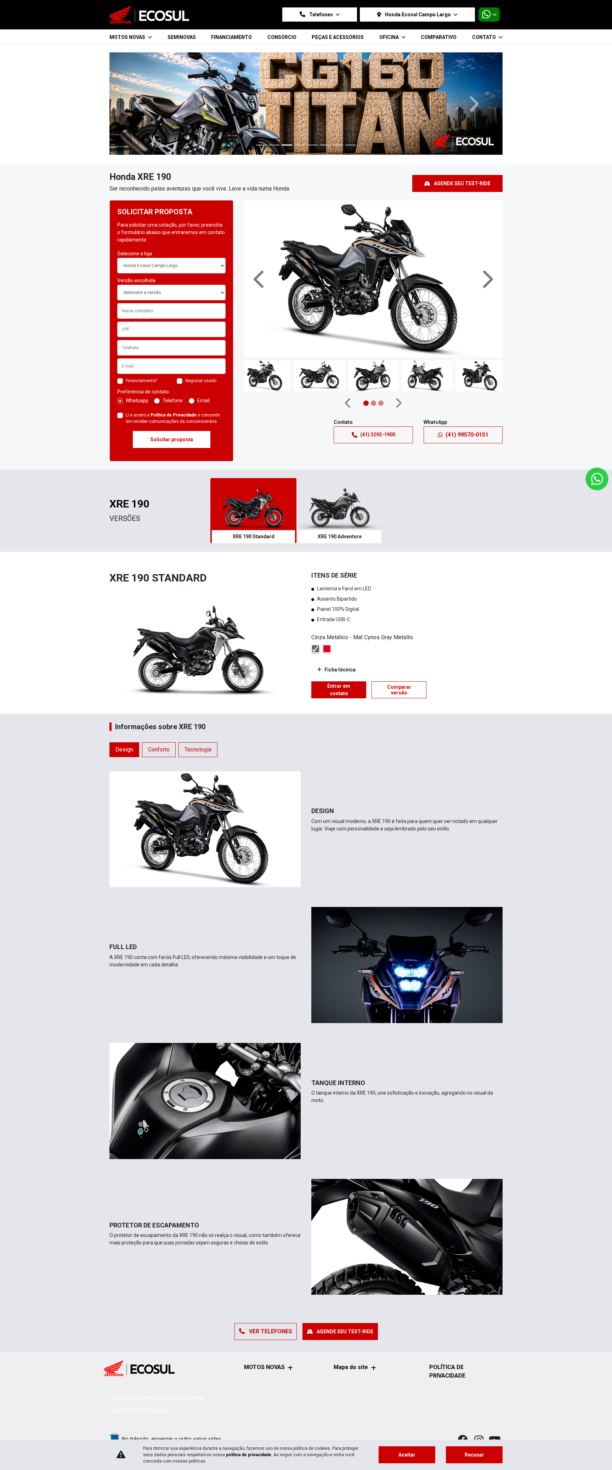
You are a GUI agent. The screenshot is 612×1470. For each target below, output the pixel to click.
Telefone (173, 400)
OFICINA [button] (389, 37)
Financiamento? (141, 380)
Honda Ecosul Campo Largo (418, 14)
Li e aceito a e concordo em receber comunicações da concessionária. (173, 418)
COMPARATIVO (439, 37)
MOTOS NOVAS (264, 1367)
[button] (139, 103)
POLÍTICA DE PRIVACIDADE (447, 1371)
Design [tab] (124, 749)
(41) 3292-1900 (377, 434)
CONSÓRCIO (281, 37)
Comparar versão (399, 690)
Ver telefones (270, 1331)
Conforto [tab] (159, 749)
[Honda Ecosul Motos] (149, 15)
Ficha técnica (340, 669)
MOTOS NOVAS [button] (127, 37)
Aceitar (406, 1455)
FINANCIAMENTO (231, 37)
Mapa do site (351, 1367)
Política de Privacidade (174, 415)
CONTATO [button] (484, 37)
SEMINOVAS (182, 37)
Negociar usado (200, 380)
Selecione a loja (134, 253)
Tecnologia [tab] (198, 749)
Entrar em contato (338, 689)
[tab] (253, 510)
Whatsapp (137, 400)
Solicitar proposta (171, 439)
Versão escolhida (136, 280)
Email (203, 400)
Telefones (321, 14)
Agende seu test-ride (462, 183)
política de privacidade (248, 1454)
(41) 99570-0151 (467, 434)
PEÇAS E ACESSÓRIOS (338, 37)
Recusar (474, 1455)
